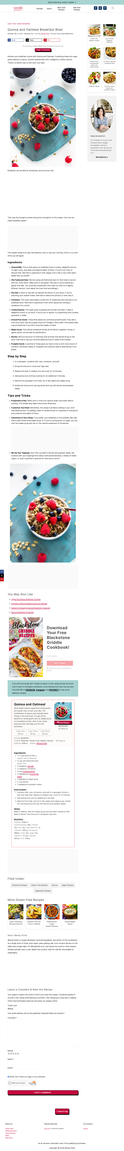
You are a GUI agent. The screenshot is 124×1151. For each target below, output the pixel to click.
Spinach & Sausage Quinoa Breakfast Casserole (30, 608)
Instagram (40, 690)
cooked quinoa (29, 771)
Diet (14, 23)
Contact (85, 1128)
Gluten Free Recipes (23, 23)
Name (11, 1059)
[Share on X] (2, 575)
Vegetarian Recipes (43, 891)
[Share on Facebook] (2, 572)
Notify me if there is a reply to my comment (27, 1077)
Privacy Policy (9, 1128)
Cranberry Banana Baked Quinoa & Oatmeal (29, 604)
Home (10, 23)
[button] (59, 726)
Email (10, 1068)
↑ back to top (62, 1111)
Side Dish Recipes (77, 9)
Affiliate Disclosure (11, 1130)
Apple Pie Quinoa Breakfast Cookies (26, 599)
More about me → (102, 157)
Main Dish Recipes (61, 9)
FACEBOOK (30, 690)
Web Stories (9, 1137)
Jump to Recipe (43, 50)
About (49, 9)
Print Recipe (64, 722)
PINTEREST (54, 690)
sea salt (30, 766)
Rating (10, 1051)
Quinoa (54, 885)
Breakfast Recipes (19, 885)
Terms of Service (10, 1133)
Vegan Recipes (68, 885)
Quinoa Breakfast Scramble (22, 612)
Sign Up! (46, 1128)
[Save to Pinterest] (2, 579)
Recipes (40, 9)
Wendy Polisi (42, 743)
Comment (12, 1018)
